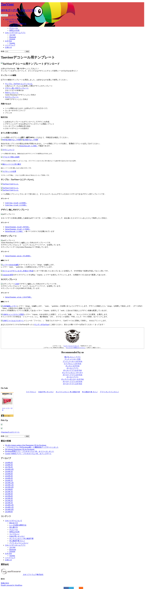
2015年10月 (9, 487)
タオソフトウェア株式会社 (33, 574)
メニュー (4, 15)
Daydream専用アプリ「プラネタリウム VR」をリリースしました (29, 451)
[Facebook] (66, 588)
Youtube (12, 43)
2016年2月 (9, 478)
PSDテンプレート (11, 92)
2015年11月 (9, 485)
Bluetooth (12, 37)
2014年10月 (9, 509)
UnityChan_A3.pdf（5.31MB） (16, 205)
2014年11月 (9, 507)
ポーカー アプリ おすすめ (72, 375)
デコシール (13, 28)
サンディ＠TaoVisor (41, 324)
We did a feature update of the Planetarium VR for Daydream (25, 445)
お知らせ (8, 47)
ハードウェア (10, 45)
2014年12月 (9, 505)
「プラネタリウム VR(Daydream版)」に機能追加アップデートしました (31, 447)
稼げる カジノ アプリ (72, 357)
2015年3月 (9, 498)
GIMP (17, 284)
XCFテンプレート (12, 97)
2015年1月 (9, 503)
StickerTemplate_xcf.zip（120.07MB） (18, 297)
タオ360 (12, 35)
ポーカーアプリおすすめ (72, 370)
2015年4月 (9, 496)
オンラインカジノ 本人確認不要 (21, 538)
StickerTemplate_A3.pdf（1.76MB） (18, 229)
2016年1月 (9, 480)
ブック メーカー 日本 (72, 359)
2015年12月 (9, 483)
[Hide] (82, 588)
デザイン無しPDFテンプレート (17, 88)
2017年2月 (9, 467)
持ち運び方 (13, 26)
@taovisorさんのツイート (10, 432)
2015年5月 (9, 494)
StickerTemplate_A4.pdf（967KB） (17, 227)
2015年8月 (9, 489)
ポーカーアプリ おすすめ (72, 384)
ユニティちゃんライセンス (71, 346)
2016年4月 (9, 474)
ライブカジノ (14, 534)
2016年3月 (9, 476)
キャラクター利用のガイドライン (75, 347)
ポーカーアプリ (72, 368)
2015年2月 (9, 500)
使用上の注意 (14, 30)
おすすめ (8, 41)
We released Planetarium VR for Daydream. (20, 449)
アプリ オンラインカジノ (18, 543)
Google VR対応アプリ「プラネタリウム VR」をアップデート (28, 453)
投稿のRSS (5, 583)
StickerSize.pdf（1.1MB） (29, 146)
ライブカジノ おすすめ (72, 364)
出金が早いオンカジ (17, 536)
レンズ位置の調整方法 (17, 24)
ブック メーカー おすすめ (72, 361)
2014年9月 (9, 512)
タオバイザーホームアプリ (15, 33)
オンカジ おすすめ (72, 366)
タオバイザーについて (13, 19)
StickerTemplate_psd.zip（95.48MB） (18, 256)
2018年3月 (9, 465)
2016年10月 (9, 469)
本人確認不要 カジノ (17, 541)
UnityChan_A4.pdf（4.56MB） (16, 203)
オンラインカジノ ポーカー (72, 372)
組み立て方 (13, 21)
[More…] (80, 588)
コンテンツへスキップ (16, 15)
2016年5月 (9, 471)
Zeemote (12, 39)
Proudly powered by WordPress (11, 585)
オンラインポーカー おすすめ (72, 379)
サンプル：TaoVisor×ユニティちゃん (19, 84)
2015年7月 (9, 492)
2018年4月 (9, 463)
